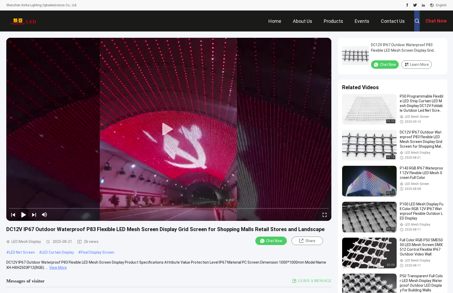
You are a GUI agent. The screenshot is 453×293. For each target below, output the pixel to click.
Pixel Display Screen (97, 252)
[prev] (13, 215)
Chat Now (274, 241)
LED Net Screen (22, 252)
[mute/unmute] (44, 215)
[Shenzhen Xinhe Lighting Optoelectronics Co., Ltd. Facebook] (407, 5)
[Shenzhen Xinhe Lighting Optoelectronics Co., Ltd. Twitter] (415, 5)
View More (58, 267)
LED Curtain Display (58, 252)
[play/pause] (23, 215)
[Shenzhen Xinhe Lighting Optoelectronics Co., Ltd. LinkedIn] (423, 5)
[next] (34, 215)
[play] (168, 129)
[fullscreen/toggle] (324, 215)
